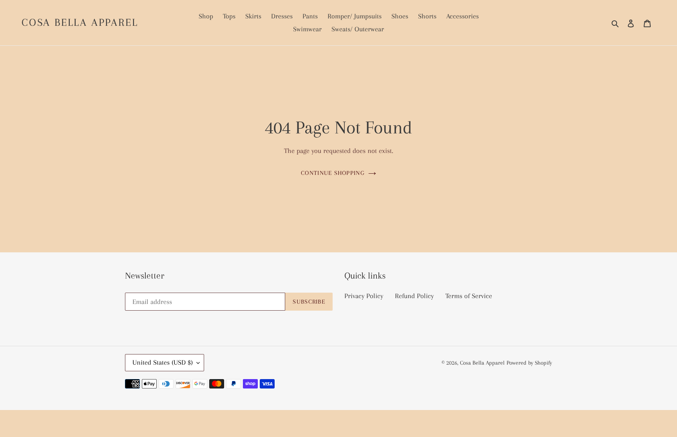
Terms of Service (468, 296)
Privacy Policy (363, 296)
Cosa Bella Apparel (80, 22)
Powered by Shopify (529, 363)
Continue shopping (332, 172)
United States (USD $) (162, 362)
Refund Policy (414, 296)
